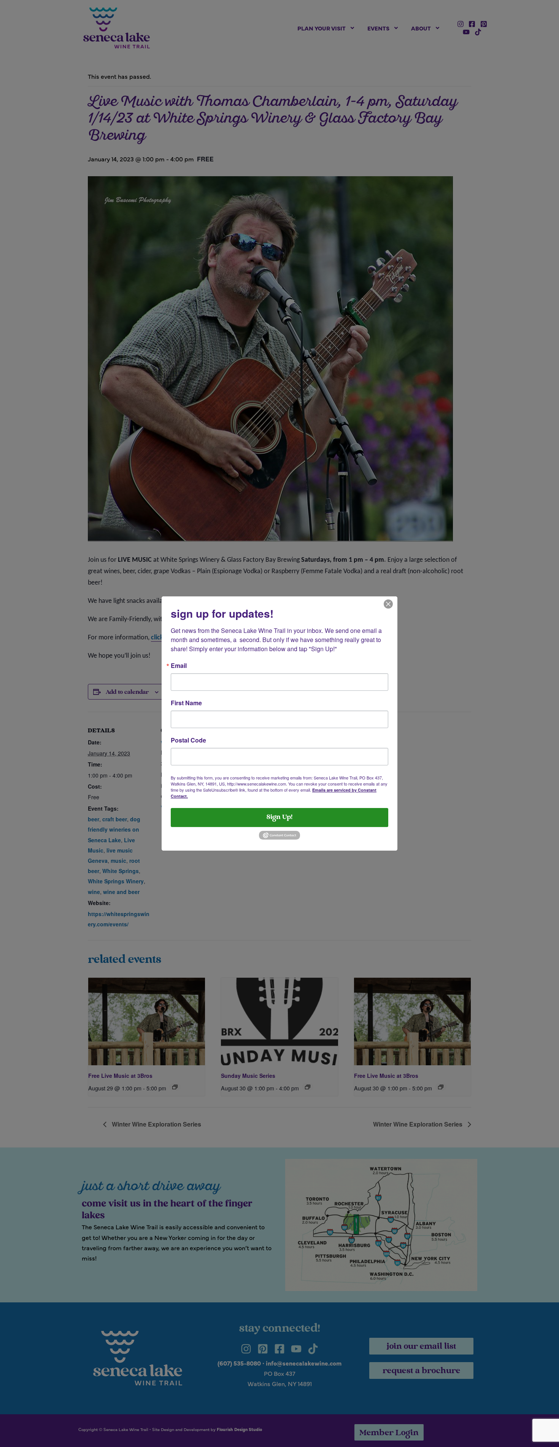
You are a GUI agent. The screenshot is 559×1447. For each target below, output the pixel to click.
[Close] (388, 603)
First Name (186, 703)
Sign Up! (279, 817)
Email (179, 666)
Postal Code (188, 740)
